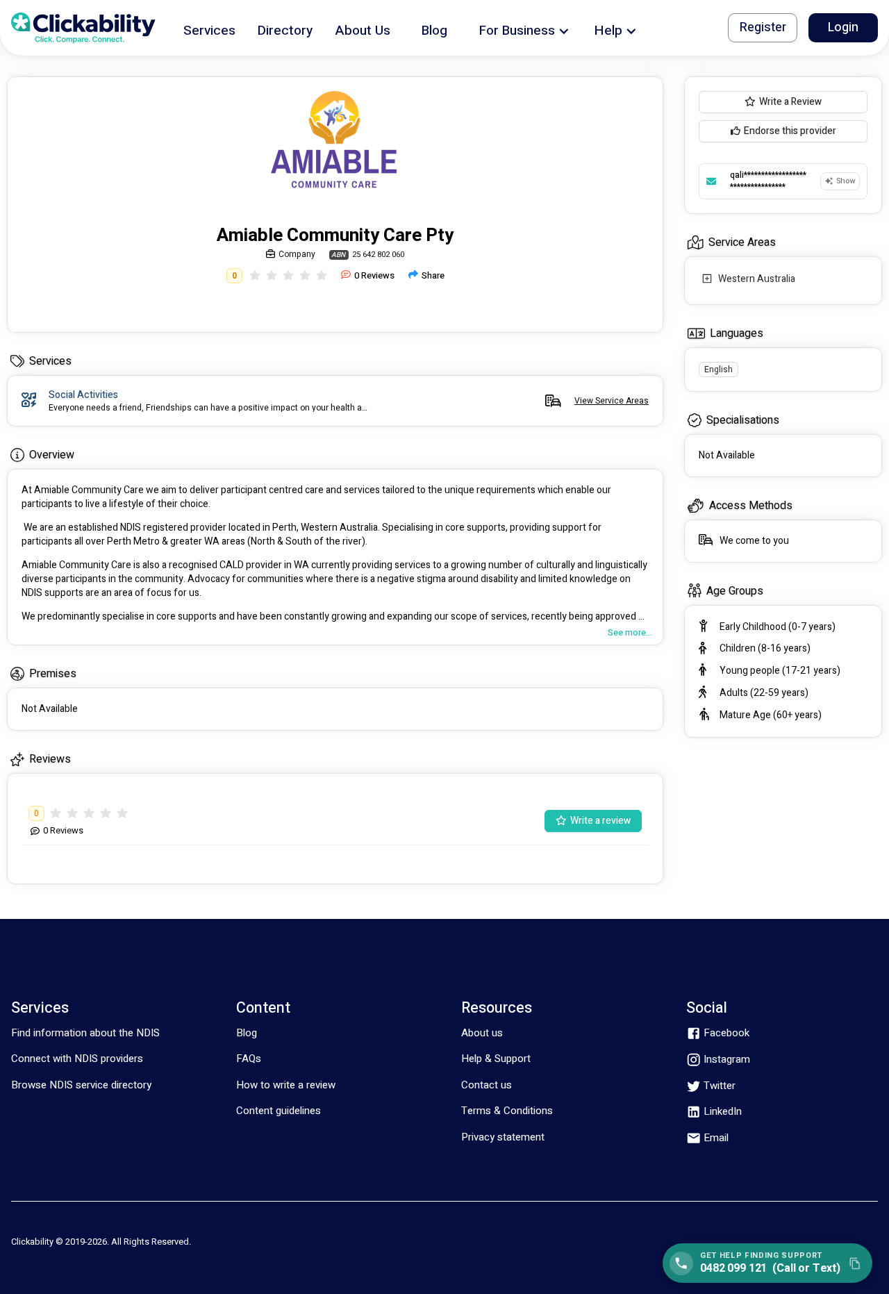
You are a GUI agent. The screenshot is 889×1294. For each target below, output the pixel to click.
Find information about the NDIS (85, 1032)
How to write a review (285, 1085)
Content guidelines (278, 1110)
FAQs (248, 1058)
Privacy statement (503, 1137)
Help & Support (496, 1058)
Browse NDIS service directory (81, 1085)
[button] (209, 28)
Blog (246, 1032)
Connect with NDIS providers (77, 1058)
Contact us (486, 1085)
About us (482, 1032)
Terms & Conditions (507, 1110)
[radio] (254, 275)
